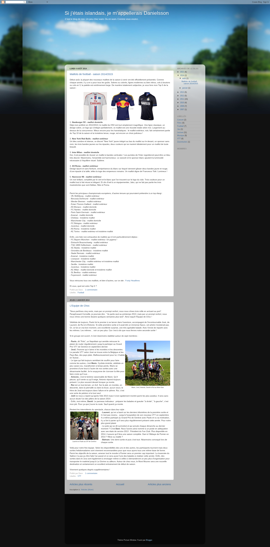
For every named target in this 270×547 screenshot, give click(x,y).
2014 (182, 75)
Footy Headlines (132, 280)
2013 (182, 92)
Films (179, 123)
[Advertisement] (135, 44)
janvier (185, 88)
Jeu (178, 129)
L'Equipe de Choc (80, 305)
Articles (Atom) (87, 490)
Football (81, 293)
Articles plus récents (81, 484)
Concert (180, 120)
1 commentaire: (91, 290)
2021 (182, 72)
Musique (180, 136)
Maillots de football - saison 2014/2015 (91, 74)
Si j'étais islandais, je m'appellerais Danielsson (117, 13)
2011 (182, 99)
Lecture (180, 132)
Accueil (120, 484)
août (184, 78)
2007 (182, 109)
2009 (182, 106)
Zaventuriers (182, 142)
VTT (79, 476)
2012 (182, 96)
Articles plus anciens (159, 484)
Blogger (149, 540)
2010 (182, 103)
